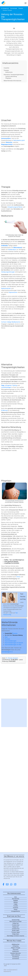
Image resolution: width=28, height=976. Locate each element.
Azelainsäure (12, 249)
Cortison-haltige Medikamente (10, 322)
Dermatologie (13, 8)
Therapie (6, 70)
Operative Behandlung (11, 76)
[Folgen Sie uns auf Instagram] (15, 884)
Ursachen (6, 68)
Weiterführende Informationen (12, 80)
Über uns (6, 970)
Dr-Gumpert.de (5, 8)
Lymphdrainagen (6, 387)
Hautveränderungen (10, 641)
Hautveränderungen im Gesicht (14, 642)
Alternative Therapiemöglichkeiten (14, 74)
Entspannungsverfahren (15, 207)
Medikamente (8, 72)
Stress (18, 576)
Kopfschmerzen (6, 288)
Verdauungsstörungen (8, 272)
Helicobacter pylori (19, 140)
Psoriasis (7, 639)
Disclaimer (13, 970)
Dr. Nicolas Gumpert (12, 658)
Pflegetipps (8, 78)
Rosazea (21, 8)
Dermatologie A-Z (7, 651)
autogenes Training (11, 385)
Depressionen (13, 292)
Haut (6, 637)
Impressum (7, 971)
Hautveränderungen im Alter (13, 644)
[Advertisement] (14, 99)
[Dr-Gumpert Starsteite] (3, 3)
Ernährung (4, 410)
